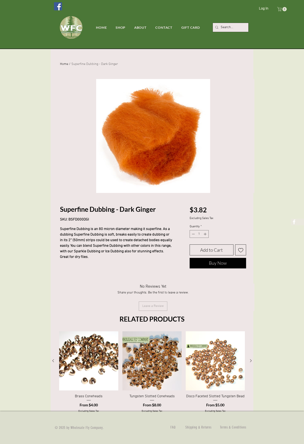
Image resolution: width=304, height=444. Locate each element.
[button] (282, 9)
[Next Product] (250, 360)
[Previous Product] (53, 360)
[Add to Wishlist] (240, 249)
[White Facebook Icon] (294, 222)
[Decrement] (192, 234)
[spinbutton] (199, 234)
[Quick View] (88, 360)
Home (64, 64)
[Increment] (205, 234)
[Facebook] (58, 6)
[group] (152, 372)
